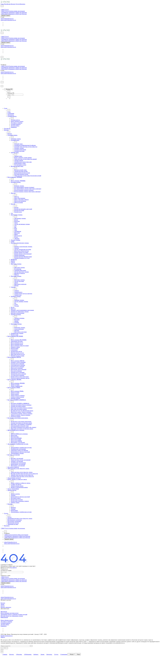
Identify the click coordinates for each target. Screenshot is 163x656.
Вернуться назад (5, 567)
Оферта (3, 637)
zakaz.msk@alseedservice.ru (8, 20)
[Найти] (6, 648)
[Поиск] (2, 6)
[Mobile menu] (2, 57)
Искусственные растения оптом (9, 613)
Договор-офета (5, 624)
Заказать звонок (5, 15)
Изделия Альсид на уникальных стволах (12, 616)
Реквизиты (3, 626)
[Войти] (1, 8)
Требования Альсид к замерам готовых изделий (14, 614)
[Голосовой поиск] (3, 648)
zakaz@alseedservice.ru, (7, 18)
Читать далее (83, 641)
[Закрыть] (2, 86)
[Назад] (8, 91)
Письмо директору (6, 607)
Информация (4, 617)
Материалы (4, 611)
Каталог (3, 603)
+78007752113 (5, 9)
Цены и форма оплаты (7, 620)
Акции (2, 604)
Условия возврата (5, 623)
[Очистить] (31, 646)
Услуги (2, 605)
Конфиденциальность (7, 635)
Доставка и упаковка (6, 621)
